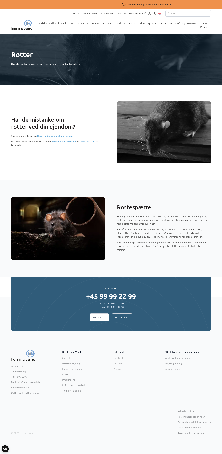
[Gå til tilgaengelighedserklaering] (154, 13)
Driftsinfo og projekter (183, 23)
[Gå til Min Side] (149, 13)
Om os (204, 23)
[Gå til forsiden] (21, 25)
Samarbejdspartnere (120, 23)
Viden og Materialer (151, 23)
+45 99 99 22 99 (111, 296)
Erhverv (96, 23)
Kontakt (205, 27)
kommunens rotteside (64, 141)
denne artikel (88, 141)
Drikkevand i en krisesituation (56, 23)
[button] (106, 4)
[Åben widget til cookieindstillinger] (5, 448)
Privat (81, 23)
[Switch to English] (159, 13)
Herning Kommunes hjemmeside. (55, 135)
